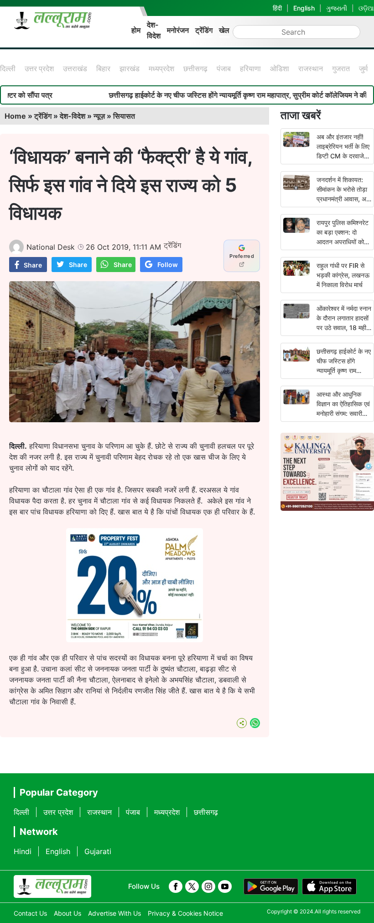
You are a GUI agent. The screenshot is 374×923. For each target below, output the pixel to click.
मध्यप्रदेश (161, 68)
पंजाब (224, 68)
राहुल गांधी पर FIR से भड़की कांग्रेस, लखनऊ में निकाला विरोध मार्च (343, 275)
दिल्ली (8, 68)
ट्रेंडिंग (204, 30)
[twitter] (192, 886)
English (304, 8)
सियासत (124, 116)
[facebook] (175, 886)
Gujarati (97, 851)
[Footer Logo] (52, 886)
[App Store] (329, 886)
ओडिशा (279, 68)
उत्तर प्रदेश (39, 68)
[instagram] (208, 886)
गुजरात (341, 68)
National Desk (50, 247)
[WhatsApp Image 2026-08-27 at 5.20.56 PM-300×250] (134, 639)
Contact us (30, 913)
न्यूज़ (99, 116)
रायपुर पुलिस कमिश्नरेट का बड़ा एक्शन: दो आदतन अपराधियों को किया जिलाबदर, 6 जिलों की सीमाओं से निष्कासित (344, 242)
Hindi (22, 851)
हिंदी (277, 8)
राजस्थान (310, 68)
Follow (167, 264)
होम (135, 30)
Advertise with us (114, 913)
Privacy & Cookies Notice (185, 913)
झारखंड (129, 68)
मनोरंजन (178, 30)
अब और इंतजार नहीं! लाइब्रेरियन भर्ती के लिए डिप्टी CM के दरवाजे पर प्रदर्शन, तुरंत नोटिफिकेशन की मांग (343, 156)
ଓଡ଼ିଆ (366, 8)
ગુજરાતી (336, 8)
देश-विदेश (154, 30)
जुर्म (363, 68)
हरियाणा (250, 68)
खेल (224, 30)
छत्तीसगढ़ (195, 68)
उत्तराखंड (75, 68)
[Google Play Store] (271, 886)
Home (15, 116)
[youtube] (225, 886)
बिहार (103, 68)
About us (67, 913)
